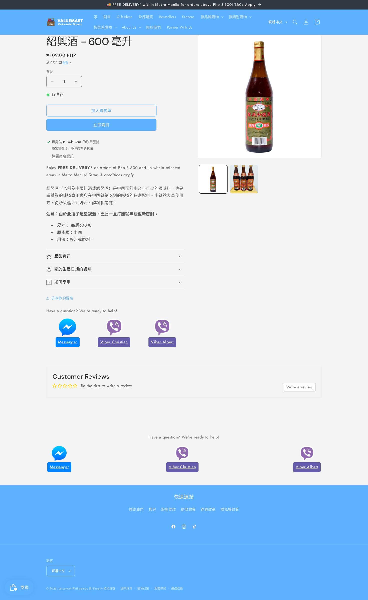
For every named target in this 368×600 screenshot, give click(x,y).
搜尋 (152, 509)
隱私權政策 (230, 509)
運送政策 (177, 588)
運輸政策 (208, 509)
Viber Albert (162, 342)
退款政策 (188, 509)
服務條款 (168, 509)
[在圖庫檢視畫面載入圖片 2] (244, 179)
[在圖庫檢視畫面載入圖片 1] (213, 179)
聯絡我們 (136, 509)
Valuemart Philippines (73, 588)
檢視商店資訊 (63, 156)
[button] (212, 17)
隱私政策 (143, 588)
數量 (49, 71)
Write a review (299, 387)
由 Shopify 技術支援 (102, 588)
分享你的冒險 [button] (62, 298)
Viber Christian (114, 342)
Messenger (67, 342)
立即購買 (101, 125)
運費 (65, 63)
